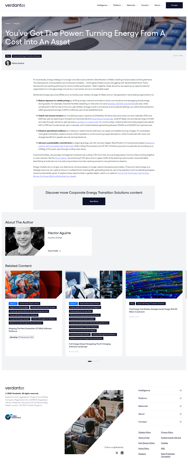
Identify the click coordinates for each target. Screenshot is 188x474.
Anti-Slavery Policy (146, 443)
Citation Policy (144, 432)
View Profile (53, 251)
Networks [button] (131, 5)
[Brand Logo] (15, 5)
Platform (117, 5)
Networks (143, 406)
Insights (16, 23)
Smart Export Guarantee (102, 119)
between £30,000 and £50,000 (121, 104)
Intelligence (102, 5)
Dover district (61, 158)
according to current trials (86, 122)
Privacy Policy (167, 432)
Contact (144, 5)
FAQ (163, 448)
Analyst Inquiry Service (171, 438)
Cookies (164, 443)
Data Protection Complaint (168, 455)
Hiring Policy (143, 448)
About (157, 5)
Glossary (142, 454)
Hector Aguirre (18, 63)
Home (7, 23)
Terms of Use (143, 438)
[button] (89, 361)
